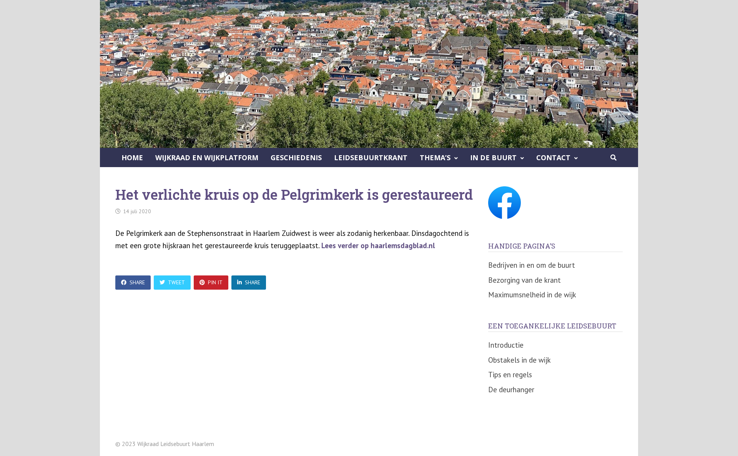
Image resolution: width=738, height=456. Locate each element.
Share (137, 282)
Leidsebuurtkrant (370, 157)
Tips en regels (510, 374)
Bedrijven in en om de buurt (531, 265)
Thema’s (435, 157)
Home (132, 157)
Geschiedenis (296, 157)
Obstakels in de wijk (519, 360)
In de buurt (493, 157)
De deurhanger (511, 389)
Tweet (176, 282)
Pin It (215, 282)
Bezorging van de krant (524, 280)
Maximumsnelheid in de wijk (532, 294)
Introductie (506, 345)
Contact (553, 157)
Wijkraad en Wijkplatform (206, 157)
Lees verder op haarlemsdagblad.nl (378, 245)
